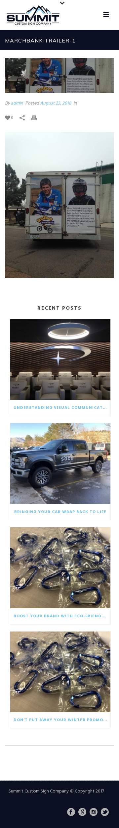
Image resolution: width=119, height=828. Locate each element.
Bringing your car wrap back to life (60, 512)
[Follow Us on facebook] (71, 812)
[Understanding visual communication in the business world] (60, 359)
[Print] (37, 117)
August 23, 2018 (55, 103)
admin (17, 103)
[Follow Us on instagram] (94, 812)
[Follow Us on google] (82, 812)
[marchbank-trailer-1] (59, 75)
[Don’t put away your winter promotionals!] (60, 672)
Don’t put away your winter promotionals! (62, 720)
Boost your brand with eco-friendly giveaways (62, 616)
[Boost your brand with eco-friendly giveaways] (60, 567)
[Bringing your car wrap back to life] (60, 463)
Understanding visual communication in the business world (62, 408)
